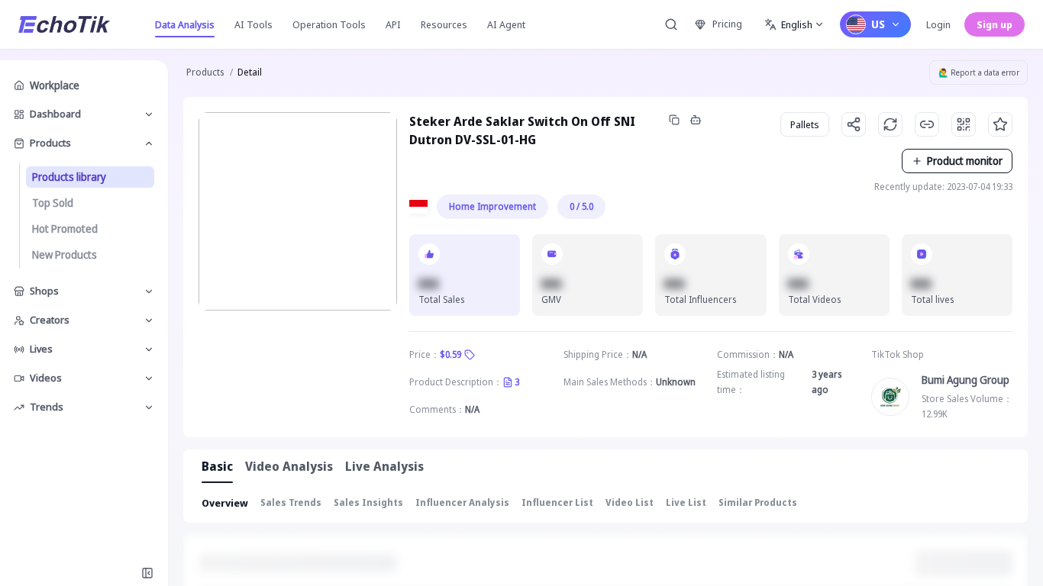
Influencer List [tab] (557, 502)
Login (938, 24)
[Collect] (1000, 124)
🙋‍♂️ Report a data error (978, 72)
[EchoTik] (64, 24)
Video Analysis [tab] (289, 466)
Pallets (804, 124)
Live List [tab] (686, 502)
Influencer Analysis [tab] (462, 502)
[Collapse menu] (147, 573)
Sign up (994, 24)
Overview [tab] (225, 503)
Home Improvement (492, 206)
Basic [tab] (217, 466)
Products (205, 72)
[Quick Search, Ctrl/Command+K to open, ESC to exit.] (671, 24)
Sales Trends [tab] (290, 502)
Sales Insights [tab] (368, 502)
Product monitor (965, 160)
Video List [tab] (629, 502)
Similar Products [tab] (757, 502)
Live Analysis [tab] (384, 466)
